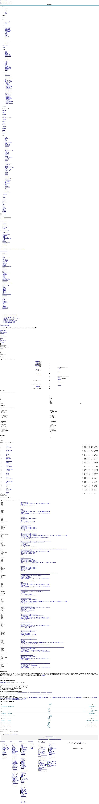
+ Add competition (5, 232)
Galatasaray (8, 471)
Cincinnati (14, 760)
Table (1, 353)
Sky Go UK (27, 575)
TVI (21, 623)
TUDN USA (7, 152)
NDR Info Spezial (47, 511)
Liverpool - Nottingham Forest (41, 746)
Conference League (8, 30)
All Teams (4, 104)
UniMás (3, 276)
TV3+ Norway (23, 616)
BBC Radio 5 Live (39, 575)
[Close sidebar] (0, 324)
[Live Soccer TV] (3, 0)
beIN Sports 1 (23, 504)
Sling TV (32, 742)
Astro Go (29, 525)
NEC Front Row (7, 183)
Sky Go (32, 562)
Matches (3, 6)
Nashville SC (7, 75)
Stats (1, 351)
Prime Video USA (24, 692)
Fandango (6, 173)
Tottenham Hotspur (8, 56)
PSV (6, 482)
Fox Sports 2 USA (33, 692)
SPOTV (22, 582)
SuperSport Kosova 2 (24, 583)
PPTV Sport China (42, 537)
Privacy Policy (7, 734)
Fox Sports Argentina (24, 506)
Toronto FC (8, 83)
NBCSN (6, 155)
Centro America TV (8, 170)
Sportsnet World (23, 531)
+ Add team (4, 223)
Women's (4, 197)
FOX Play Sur (30, 506)
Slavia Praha (8, 490)
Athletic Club (8, 484)
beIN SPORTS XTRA (8, 166)
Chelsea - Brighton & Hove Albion (42, 748)
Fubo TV (19, 692)
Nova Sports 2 (23, 566)
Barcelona (7, 451)
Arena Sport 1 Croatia (24, 542)
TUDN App (5, 698)
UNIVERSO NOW (75, 697)
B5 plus (55, 562)
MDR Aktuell (42, 511)
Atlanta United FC (9, 85)
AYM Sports (7, 165)
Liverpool (6, 53)
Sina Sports (46, 537)
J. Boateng (37, 363)
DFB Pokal (6, 37)
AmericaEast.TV (7, 164)
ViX (3, 305)
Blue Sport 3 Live (37, 591)
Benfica (6, 64)
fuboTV (6, 151)
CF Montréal (8, 87)
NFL (52, 757)
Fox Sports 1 (7, 146)
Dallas (13, 775)
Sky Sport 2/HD (23, 511)
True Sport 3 (23, 529)
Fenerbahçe (6, 69)
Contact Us (51, 755)
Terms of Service (14, 734)
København (8, 486)
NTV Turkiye (29, 659)
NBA (50, 757)
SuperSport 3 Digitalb (24, 502)
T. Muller (1, 338)
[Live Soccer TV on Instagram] (52, 766)
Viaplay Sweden (26, 649)
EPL (3, 205)
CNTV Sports (23, 537)
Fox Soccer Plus (7, 144)
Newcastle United (9, 461)
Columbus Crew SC (9, 88)
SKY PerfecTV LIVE (24, 577)
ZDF (21, 562)
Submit (12, 731)
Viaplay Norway (28, 616)
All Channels (4, 194)
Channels (4, 106)
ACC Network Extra (8, 162)
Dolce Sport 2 (23, 627)
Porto (5, 65)
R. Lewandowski (3, 336)
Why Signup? (16, 731)
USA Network (7, 153)
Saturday (6, 12)
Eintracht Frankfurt (9, 489)
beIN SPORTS (7, 138)
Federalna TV (31, 511)
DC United (7, 84)
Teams (3, 47)
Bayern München (7, 66)
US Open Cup (7, 22)
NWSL (6, 23)
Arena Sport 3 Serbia (24, 594)
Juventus (6, 60)
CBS (5, 139)
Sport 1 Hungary (27, 569)
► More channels (3, 309)
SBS (21, 510)
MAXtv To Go (37, 542)
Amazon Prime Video (8, 163)
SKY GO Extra (33, 575)
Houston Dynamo (15, 772)
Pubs (50, 750)
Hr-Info (38, 511)
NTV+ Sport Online (24, 628)
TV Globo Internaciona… (9, 157)
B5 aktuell (52, 562)
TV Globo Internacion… (23, 764)
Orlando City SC (8, 82)
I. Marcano (59, 379)
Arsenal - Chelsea (43, 765)
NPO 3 (22, 509)
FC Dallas (7, 93)
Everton (6, 57)
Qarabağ (7, 474)
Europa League (7, 28)
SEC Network (7, 186)
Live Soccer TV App (52, 743)
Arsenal (6, 51)
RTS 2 (28, 591)
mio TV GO (23, 640)
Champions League (8, 27)
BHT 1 (22, 521)
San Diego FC (8, 99)
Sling (28, 692)
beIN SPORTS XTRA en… (23, 776)
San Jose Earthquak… (9, 92)
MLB (50, 758)
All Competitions (5, 45)
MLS (3, 203)
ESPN (6, 140)
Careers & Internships (52, 748)
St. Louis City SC (8, 94)
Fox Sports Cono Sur (24, 519)
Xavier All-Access (8, 191)
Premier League (7, 31)
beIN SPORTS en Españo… (9, 150)
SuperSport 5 (23, 643)
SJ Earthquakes (15, 774)
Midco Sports (7, 179)
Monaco (7, 473)
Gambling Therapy (79, 742)
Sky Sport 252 (23, 576)
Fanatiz (6, 137)
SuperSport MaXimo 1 (24, 505)
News (3, 196)
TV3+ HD (22, 547)
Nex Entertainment (24, 571)
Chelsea (6, 52)
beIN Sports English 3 (37, 503)
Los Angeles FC (8, 91)
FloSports (6, 174)
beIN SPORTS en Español (6, 266)
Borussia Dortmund (8, 67)
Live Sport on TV (52, 756)
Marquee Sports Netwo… (23, 788)
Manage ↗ (7, 230)
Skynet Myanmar (23, 609)
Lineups (1, 352)
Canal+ (36, 518)
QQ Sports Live (27, 537)
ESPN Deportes (7, 145)
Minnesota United (16, 780)
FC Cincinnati (7, 79)
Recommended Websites (51, 752)
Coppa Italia (7, 38)
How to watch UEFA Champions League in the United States (15, 699)
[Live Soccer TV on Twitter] (42, 770)
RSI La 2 (22, 591)
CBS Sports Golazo (8, 169)
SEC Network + (7, 187)
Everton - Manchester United (41, 763)
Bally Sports (27, 665)
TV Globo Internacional (6, 272)
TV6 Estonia (23, 554)
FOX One (4, 290)
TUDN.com (10, 698)
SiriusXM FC (36, 665)
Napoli (6, 63)
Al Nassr (6, 70)
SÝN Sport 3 (23, 570)
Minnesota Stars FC (9, 98)
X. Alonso (2, 342)
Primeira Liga (7, 36)
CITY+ (6, 171)
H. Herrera (59, 368)
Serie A (6, 33)
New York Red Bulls (8, 81)
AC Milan (6, 62)
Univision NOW (15, 698)
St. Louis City (14, 776)
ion (5, 177)
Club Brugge (8, 470)
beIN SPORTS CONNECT (45, 503)
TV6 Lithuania (23, 592)
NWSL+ (6, 184)
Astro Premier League (24, 525)
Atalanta (7, 465)
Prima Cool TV (23, 545)
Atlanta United (15, 766)
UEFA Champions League (6, 238)
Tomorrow (6, 11)
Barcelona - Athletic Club (41, 742)
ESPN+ (3, 262)
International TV (3, 354)
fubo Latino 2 (7, 176)
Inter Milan (6, 61)
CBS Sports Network (8, 142)
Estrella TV (6, 172)
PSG (6, 459)
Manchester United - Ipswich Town (41, 752)
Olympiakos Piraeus (9, 469)
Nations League (7, 29)
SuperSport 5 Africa (31, 505)
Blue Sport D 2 (31, 591)
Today (6, 10)
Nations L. (4, 200)
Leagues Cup (4, 202)
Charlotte (13, 759)
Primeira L (4, 210)
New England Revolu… (9, 77)
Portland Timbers (8, 97)
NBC (5, 141)
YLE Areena (23, 558)
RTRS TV (35, 511)
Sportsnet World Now (29, 531)
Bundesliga (6, 34)
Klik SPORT (33, 521)
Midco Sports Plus (8, 180)
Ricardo (59, 377)
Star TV (22, 659)
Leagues (3, 17)
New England (14, 758)
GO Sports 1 (23, 600)
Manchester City (7, 54)
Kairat (7, 493)
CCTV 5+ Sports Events (34, 537)
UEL (3, 199)
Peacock (3, 277)
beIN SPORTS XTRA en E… (10, 167)
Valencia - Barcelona (43, 764)
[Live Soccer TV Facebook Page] (42, 768)
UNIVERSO (7, 158)
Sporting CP (8, 454)
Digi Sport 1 (23, 569)
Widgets (50, 744)
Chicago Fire (14, 757)
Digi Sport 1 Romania (28, 627)
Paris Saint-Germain (8, 68)
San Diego (14, 781)
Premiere (6, 185)
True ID (26, 655)
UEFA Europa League (6, 242)
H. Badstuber (39, 375)
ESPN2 (6, 143)
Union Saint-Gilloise (9, 481)
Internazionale (8, 458)
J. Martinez (59, 371)
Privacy (50, 746)
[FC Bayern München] (3, 332)
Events (1, 350)
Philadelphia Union (9, 86)
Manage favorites (4, 218)
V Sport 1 (26, 558)
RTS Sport (30, 650)
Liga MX (6, 43)
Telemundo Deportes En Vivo (62, 697)
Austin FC (7, 102)
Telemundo (6, 156)
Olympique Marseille (9, 478)
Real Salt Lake (7, 96)
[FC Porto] (1, 348)
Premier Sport (28, 545)
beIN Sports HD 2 (24, 503)
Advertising (51, 745)
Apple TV (6, 148)
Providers (50, 749)
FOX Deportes (7, 159)
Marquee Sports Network (6, 294)
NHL (54, 757)
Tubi (5, 188)
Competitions (2, 230)
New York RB (14, 762)
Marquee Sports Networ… (9, 178)
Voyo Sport (25, 526)
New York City (14, 761)
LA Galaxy (7, 100)
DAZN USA (7, 154)
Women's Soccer (52, 742)
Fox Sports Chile (23, 536)
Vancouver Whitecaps (14, 771)
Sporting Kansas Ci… (9, 103)
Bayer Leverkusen (9, 466)
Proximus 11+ (23, 517)
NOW (30, 575)
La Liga (6, 32)
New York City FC (8, 80)
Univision (6, 160)
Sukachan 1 (30, 577)
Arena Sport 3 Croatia (31, 542)
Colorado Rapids (8, 95)
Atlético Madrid (7, 59)
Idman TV (22, 512)
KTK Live (22, 579)
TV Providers (30, 741)
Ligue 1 (6, 35)
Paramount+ (7, 149)
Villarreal (7, 492)
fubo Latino (4, 291)
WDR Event (48, 562)
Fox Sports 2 (4, 263)
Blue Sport (41, 591)
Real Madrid (7, 58)
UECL (3, 201)
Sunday (6, 13)
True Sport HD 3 (30, 655)
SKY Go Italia (27, 576)
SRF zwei (27, 511)
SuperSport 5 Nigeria (31, 615)
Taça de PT (4, 211)
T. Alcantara (2, 333)
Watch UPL (6, 190)
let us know (43, 675)
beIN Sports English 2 (30, 503)
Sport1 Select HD (26, 611)
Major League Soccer (8, 21)
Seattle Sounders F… (9, 101)
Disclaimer (51, 747)
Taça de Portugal (5, 755)
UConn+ (3, 304)
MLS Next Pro (7, 181)
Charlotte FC (7, 78)
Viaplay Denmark (27, 547)
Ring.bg (22, 526)
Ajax (7, 488)
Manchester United (8, 55)
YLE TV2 (29, 558)
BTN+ (6, 168)
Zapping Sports (7, 192)
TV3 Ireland (23, 575)
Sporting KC (15, 785)
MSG (5, 182)
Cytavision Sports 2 (24, 544)
